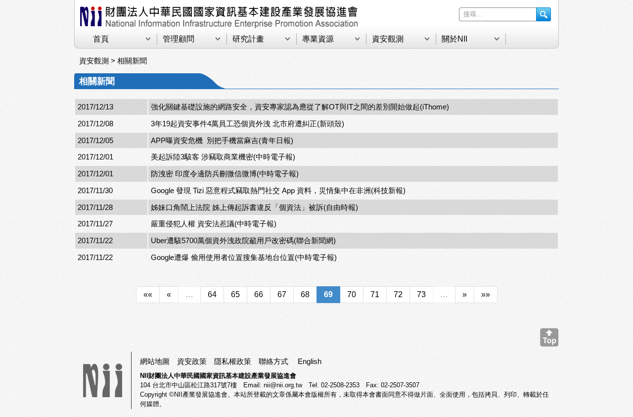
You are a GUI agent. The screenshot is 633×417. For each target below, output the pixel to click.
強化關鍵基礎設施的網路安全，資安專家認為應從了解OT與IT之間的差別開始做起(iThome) (300, 107)
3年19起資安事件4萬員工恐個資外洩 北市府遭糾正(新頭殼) (247, 123)
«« (147, 294)
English (309, 361)
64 (212, 294)
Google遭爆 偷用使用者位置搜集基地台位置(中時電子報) (244, 257)
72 (398, 294)
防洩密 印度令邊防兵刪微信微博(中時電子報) (225, 173)
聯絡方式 (273, 361)
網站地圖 (155, 361)
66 (258, 294)
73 (421, 294)
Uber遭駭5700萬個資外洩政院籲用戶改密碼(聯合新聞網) (243, 240)
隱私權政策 (232, 361)
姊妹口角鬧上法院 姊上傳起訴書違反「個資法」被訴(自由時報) (254, 207)
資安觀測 (388, 39)
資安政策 (192, 361)
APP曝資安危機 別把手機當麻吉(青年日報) (222, 140)
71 (374, 294)
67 (281, 294)
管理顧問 (178, 39)
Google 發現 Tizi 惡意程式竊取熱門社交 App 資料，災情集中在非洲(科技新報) (278, 190)
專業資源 (318, 39)
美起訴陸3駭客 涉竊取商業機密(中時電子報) (223, 157)
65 (235, 294)
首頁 (101, 39)
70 (351, 294)
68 (305, 294)
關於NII (454, 39)
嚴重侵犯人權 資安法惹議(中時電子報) (213, 223)
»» (485, 294)
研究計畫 (248, 39)
